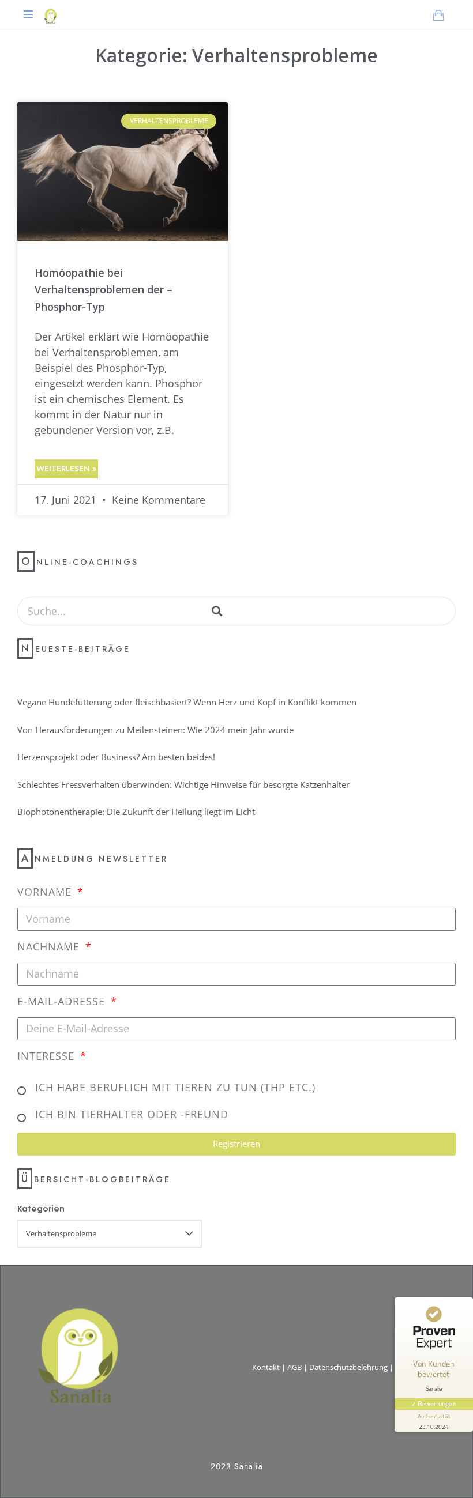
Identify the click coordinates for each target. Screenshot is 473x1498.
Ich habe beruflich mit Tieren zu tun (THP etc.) (175, 1087)
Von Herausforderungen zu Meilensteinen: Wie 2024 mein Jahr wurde (155, 729)
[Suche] (216, 611)
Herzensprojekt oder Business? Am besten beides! (116, 757)
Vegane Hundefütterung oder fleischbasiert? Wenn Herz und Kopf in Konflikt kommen (186, 702)
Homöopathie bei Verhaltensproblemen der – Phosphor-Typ (103, 290)
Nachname (50, 946)
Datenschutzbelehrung (348, 1367)
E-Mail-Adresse (62, 1001)
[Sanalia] (50, 14)
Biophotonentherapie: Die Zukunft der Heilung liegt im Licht (136, 811)
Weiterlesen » (66, 468)
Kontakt (266, 1367)
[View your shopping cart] (438, 15)
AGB (294, 1367)
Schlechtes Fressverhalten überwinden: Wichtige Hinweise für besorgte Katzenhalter (183, 784)
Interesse (47, 1056)
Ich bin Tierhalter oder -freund (131, 1114)
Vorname (46, 892)
